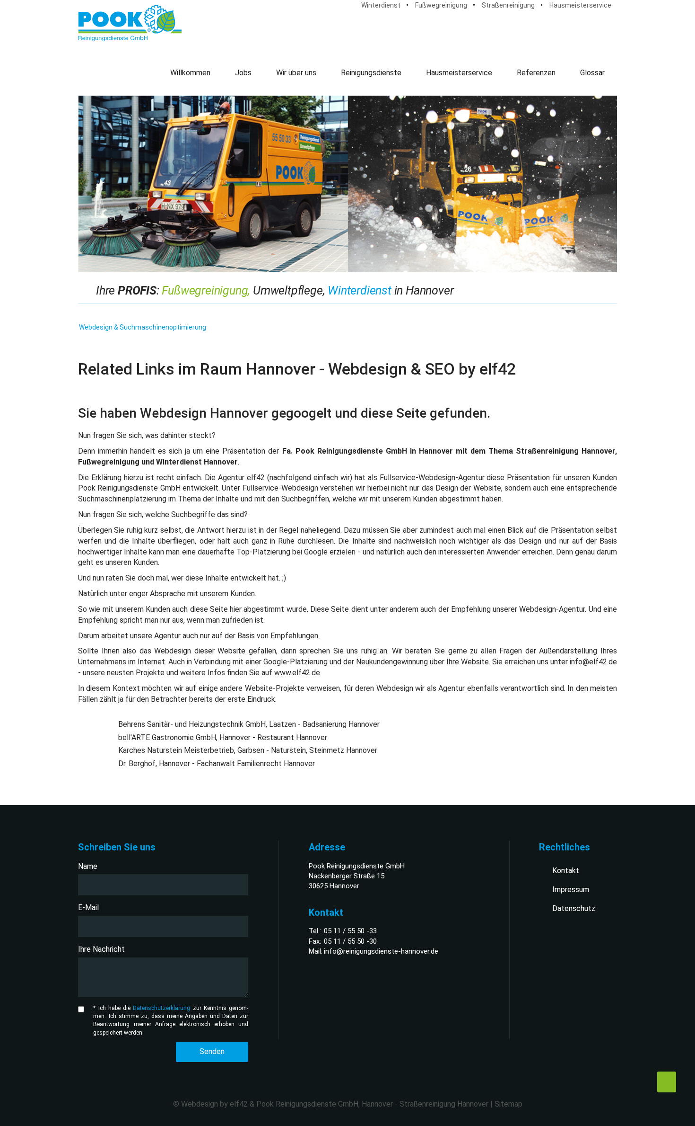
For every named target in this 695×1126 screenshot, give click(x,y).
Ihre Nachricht (101, 949)
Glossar (592, 72)
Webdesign (367, 368)
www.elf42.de (297, 672)
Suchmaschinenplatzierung (122, 498)
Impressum (570, 889)
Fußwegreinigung (441, 5)
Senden (212, 1051)
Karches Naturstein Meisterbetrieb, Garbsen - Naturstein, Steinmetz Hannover (247, 750)
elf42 (239, 1103)
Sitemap (508, 1103)
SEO (440, 368)
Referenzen (536, 72)
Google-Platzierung (295, 661)
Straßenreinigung (508, 5)
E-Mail (88, 907)
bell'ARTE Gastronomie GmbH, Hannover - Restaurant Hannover (222, 737)
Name (87, 866)
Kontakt (565, 870)
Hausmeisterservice (580, 5)
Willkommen (190, 72)
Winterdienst (380, 5)
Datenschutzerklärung (161, 1008)
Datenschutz (573, 908)
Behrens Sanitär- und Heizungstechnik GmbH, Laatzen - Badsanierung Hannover (249, 724)
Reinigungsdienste (371, 72)
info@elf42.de (593, 661)
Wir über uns (296, 72)
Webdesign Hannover (204, 413)
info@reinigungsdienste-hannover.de (381, 951)
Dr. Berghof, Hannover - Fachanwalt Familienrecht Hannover (216, 763)
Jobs (243, 72)
